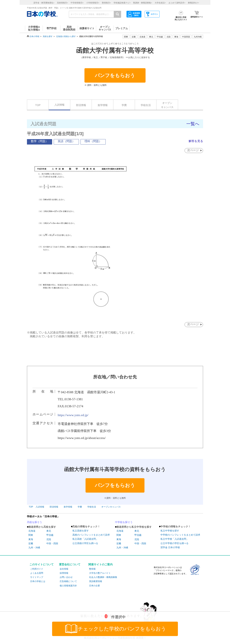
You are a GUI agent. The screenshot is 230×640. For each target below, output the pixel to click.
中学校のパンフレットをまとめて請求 (180, 534)
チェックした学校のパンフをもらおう (122, 629)
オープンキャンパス (167, 105)
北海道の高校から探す (66, 36)
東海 (30, 539)
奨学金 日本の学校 (170, 547)
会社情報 (64, 569)
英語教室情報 (95, 581)
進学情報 (103, 105)
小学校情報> (92, 3)
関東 (30, 535)
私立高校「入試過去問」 (85, 539)
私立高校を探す (80, 530)
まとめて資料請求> (176, 3)
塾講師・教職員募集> (142, 3)
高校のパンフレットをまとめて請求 (91, 534)
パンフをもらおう (115, 75)
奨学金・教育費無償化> (43, 3)
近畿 (30, 543)
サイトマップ (36, 577)
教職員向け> (193, 3)
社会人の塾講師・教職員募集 (103, 577)
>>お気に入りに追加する (138, 57)
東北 (48, 530)
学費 (124, 105)
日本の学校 (34, 36)
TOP (37, 105)
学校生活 (146, 105)
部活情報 (81, 105)
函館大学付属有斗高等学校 (115, 50)
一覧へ (192, 124)
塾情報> (106, 3)
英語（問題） (66, 141)
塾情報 (92, 569)
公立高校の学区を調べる (85, 543)
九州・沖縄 (34, 547)
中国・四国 (52, 543)
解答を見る (196, 141)
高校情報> (62, 3)
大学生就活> (160, 3)
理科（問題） (93, 141)
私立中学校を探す (169, 530)
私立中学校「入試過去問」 (174, 539)
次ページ (193, 150)
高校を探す (48, 36)
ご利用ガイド (36, 569)
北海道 (142, 37)
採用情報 (64, 573)
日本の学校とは (37, 581)
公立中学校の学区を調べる (174, 543)
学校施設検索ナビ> (122, 3)
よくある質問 (36, 573)
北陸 (48, 539)
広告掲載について (68, 581)
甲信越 (49, 535)
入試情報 (59, 104)
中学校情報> (77, 3)
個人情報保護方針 (68, 585)
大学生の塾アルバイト (100, 573)
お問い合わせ (66, 577)
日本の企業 (94, 585)
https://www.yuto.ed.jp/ (73, 415)
